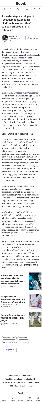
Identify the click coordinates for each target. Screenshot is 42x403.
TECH (11, 40)
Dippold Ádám (13, 36)
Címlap (12, 400)
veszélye (23, 58)
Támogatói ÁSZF (33, 382)
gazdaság (15, 323)
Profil (38, 400)
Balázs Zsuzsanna (6, 305)
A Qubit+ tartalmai (8, 9)
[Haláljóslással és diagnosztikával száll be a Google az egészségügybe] (35, 301)
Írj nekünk (30, 386)
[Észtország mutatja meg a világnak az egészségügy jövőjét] (35, 319)
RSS (11, 386)
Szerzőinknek (20, 386)
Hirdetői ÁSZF (19, 382)
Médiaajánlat (7, 382)
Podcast (21, 400)
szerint (5, 247)
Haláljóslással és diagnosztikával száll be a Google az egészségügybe (13, 299)
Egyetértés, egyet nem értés (26, 9)
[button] (9, 338)
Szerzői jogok (25, 376)
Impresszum (13, 376)
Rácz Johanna (5, 323)
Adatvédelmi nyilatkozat (13, 379)
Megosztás (34, 38)
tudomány (11, 286)
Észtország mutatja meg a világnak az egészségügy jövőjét (13, 318)
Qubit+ (29, 400)
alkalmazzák (20, 96)
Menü (4, 400)
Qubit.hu (3, 286)
